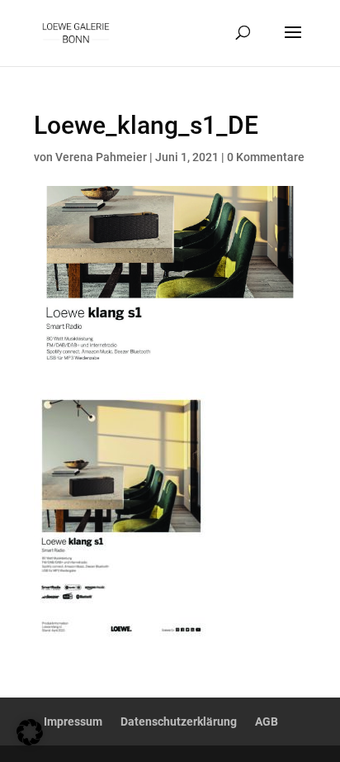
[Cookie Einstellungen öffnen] (30, 741)
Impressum (73, 721)
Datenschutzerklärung (178, 721)
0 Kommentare (266, 157)
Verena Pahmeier (101, 157)
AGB (266, 721)
